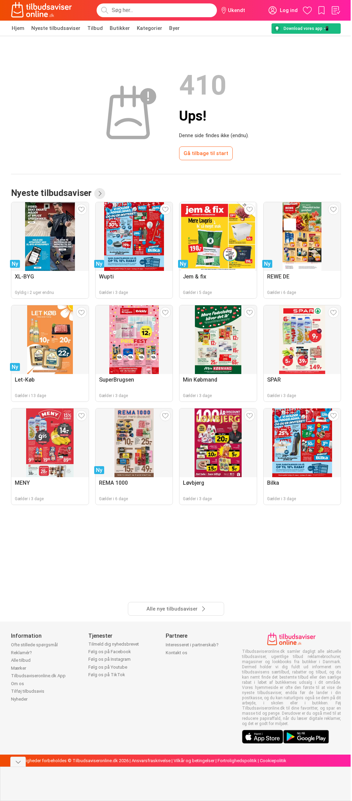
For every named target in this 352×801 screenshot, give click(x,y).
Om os (17, 683)
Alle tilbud (21, 660)
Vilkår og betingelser (194, 760)
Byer (174, 28)
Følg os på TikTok (106, 674)
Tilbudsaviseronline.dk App (38, 675)
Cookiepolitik (273, 760)
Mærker (18, 668)
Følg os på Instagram (109, 659)
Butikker (120, 28)
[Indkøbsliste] (335, 10)
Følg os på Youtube (107, 667)
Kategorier (149, 28)
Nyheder (19, 699)
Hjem (18, 28)
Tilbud (95, 28)
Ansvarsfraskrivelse (151, 760)
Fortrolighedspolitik (237, 760)
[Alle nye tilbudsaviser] (99, 193)
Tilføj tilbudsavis (27, 691)
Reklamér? (21, 652)
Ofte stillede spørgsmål (34, 644)
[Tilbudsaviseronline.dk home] (41, 10)
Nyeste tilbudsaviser (55, 28)
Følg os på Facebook (109, 651)
